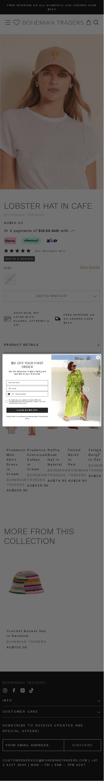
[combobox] (10, 394)
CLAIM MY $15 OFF (27, 410)
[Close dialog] (98, 357)
